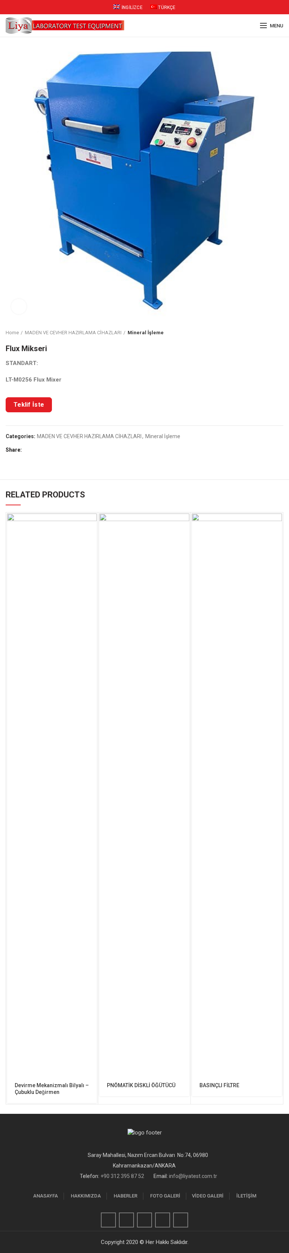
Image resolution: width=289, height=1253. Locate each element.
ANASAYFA (45, 1196)
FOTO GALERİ (165, 1196)
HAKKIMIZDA (86, 1196)
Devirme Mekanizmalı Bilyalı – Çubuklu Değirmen (52, 1088)
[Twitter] (37, 450)
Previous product (264, 333)
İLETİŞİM (246, 1196)
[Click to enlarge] (18, 306)
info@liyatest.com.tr (193, 1176)
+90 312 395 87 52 (122, 1176)
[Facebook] (29, 450)
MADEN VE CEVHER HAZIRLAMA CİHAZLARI (73, 332)
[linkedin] (55, 450)
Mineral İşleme (146, 332)
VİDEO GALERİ (208, 1196)
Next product (279, 333)
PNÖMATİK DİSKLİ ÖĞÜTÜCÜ (141, 1085)
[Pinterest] (46, 450)
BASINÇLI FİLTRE (219, 1085)
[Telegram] (63, 450)
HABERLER (125, 1196)
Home (12, 332)
